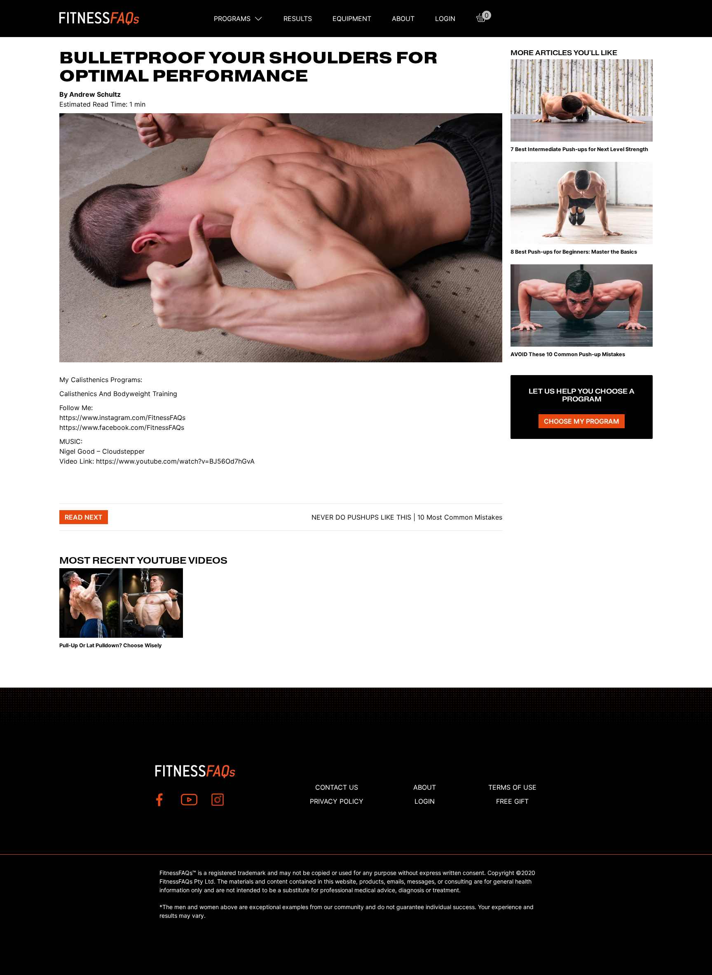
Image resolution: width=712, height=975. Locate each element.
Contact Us (336, 787)
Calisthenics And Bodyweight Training (118, 394)
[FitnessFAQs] (99, 18)
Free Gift (512, 801)
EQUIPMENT (352, 18)
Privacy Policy (336, 801)
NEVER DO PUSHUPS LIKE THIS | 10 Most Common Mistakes (405, 517)
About (403, 18)
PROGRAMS (232, 18)
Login (445, 18)
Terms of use (512, 787)
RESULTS (297, 18)
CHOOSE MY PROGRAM (581, 421)
